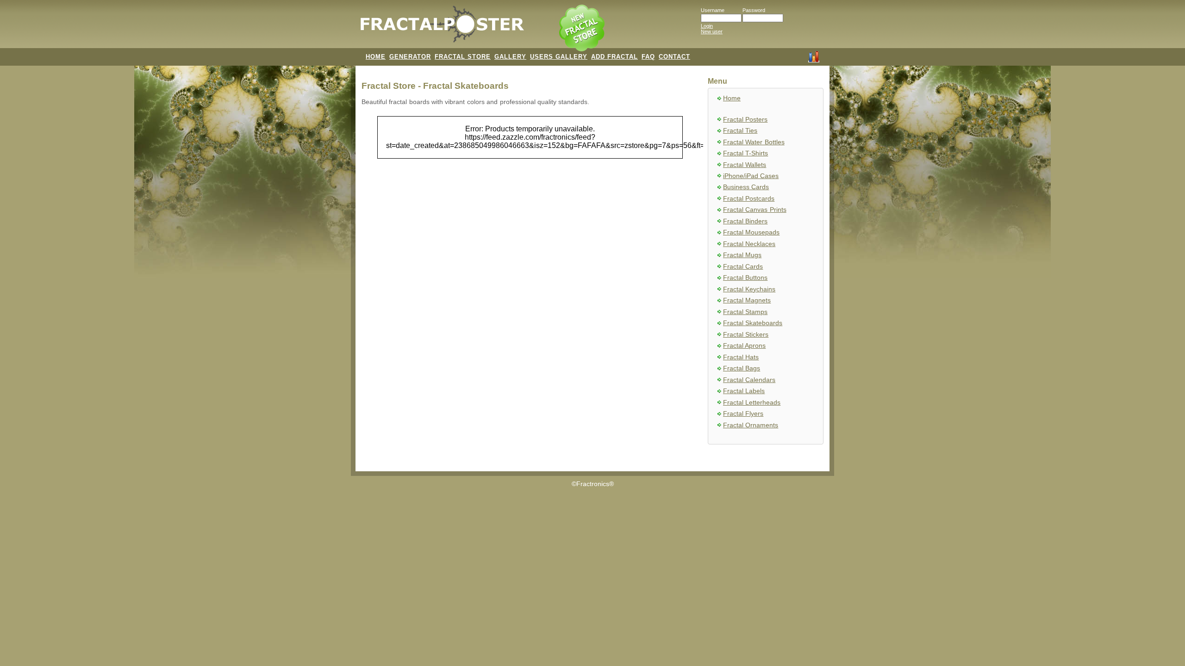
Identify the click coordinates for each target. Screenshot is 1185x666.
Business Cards (746, 187)
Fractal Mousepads (751, 232)
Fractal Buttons (745, 277)
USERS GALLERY (558, 56)
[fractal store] (582, 29)
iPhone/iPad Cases (751, 176)
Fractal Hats (741, 357)
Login (707, 26)
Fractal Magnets (747, 300)
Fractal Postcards (748, 198)
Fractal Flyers (743, 413)
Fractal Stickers (745, 334)
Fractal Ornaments (750, 425)
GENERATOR (410, 56)
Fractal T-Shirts (745, 153)
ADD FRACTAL (614, 56)
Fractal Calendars (749, 379)
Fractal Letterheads (751, 402)
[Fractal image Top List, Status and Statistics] (813, 56)
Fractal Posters (745, 119)
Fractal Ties (740, 130)
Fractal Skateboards (752, 323)
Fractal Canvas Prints (754, 209)
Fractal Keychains (749, 289)
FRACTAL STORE (463, 56)
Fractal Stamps (745, 311)
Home (732, 98)
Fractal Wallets (744, 164)
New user (712, 31)
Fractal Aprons (744, 345)
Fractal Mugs (742, 255)
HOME (376, 56)
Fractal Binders (745, 221)
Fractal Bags (741, 368)
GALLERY (510, 56)
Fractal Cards (743, 266)
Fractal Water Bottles (754, 142)
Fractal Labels (744, 391)
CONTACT (674, 56)
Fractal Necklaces (749, 243)
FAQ (648, 56)
